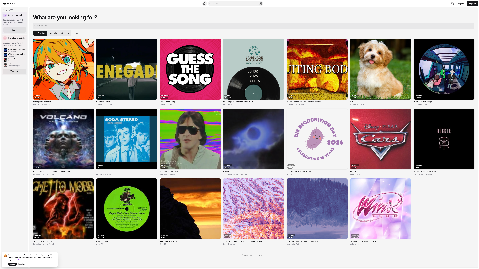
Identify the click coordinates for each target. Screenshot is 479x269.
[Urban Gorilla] (126, 208)
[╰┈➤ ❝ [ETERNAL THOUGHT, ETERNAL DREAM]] (253, 208)
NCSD (289, 174)
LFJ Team (227, 104)
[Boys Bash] (380, 139)
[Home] (204, 3)
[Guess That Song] (190, 69)
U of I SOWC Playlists (423, 174)
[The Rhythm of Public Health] (317, 139)
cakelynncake (356, 244)
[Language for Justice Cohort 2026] (253, 69)
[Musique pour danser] (190, 139)
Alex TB (99, 244)
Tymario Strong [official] (43, 174)
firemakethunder (421, 104)
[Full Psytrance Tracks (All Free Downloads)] (63, 139)
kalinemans (355, 174)
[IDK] (380, 69)
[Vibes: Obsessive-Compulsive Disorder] (317, 69)
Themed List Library (41, 104)
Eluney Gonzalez (103, 174)
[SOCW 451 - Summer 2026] (444, 139)
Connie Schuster (357, 104)
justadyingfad (229, 244)
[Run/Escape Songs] (126, 69)
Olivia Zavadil (166, 104)
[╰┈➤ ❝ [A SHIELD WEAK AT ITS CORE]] (317, 208)
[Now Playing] (90, 97)
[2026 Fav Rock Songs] (444, 69)
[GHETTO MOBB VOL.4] (63, 208)
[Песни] (253, 139)
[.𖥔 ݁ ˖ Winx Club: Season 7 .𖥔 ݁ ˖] (380, 208)
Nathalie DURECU (167, 174)
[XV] (126, 139)
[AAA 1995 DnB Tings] (190, 208)
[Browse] (261, 3)
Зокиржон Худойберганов (235, 174)
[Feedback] (452, 3)
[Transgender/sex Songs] (63, 69)
